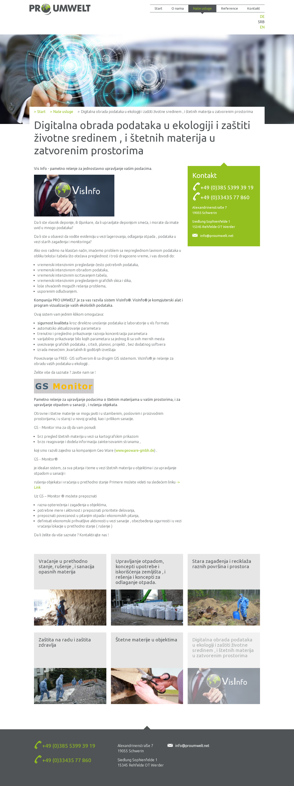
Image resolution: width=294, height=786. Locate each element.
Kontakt (253, 8)
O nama (178, 8)
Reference (229, 8)
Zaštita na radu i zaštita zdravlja (65, 642)
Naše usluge (202, 8)
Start (158, 8)
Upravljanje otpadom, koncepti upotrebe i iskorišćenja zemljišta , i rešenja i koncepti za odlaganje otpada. (140, 571)
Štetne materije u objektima (146, 639)
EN (262, 27)
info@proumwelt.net (217, 236)
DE (262, 16)
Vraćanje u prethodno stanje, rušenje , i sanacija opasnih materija (66, 566)
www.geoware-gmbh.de (135, 450)
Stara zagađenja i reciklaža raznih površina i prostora (221, 563)
